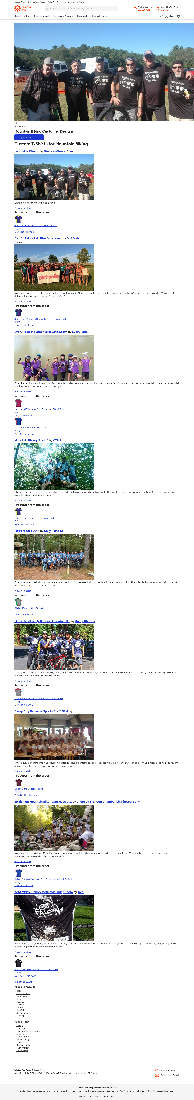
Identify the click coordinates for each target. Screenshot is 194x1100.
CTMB (57, 440)
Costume (20, 1028)
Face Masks (21, 996)
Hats (18, 999)
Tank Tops (21, 1016)
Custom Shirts (23, 993)
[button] (170, 10)
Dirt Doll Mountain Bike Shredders (38, 238)
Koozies (19, 1007)
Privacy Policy (65, 1091)
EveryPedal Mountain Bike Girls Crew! (40, 332)
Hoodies (20, 1002)
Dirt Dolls (73, 238)
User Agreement (127, 1091)
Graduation (21, 1034)
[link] (22, 8)
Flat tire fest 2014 (26, 531)
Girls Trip (20, 1042)
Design (28, 137)
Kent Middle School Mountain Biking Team (43, 892)
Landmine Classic (26, 151)
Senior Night (22, 1050)
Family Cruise (22, 1037)
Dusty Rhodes (85, 621)
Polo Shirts (21, 1010)
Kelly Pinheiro (53, 531)
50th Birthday (22, 1039)
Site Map (114, 1088)
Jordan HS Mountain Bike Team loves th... (43, 802)
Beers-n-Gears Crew (59, 151)
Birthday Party (23, 1045)
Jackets (20, 1005)
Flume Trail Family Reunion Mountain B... (42, 621)
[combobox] (81, 8)
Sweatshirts (22, 1013)
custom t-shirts (52, 1091)
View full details (22, 208)
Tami (81, 892)
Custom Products (84, 1088)
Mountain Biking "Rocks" (31, 440)
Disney (19, 1026)
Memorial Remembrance (28, 1031)
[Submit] (47, 8)
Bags (18, 991)
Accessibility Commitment (106, 1091)
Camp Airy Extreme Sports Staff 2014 (41, 711)
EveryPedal (80, 332)
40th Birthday (22, 1048)
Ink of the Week (23, 982)
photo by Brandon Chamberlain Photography (108, 802)
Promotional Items (101, 1088)
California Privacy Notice (83, 1091)
